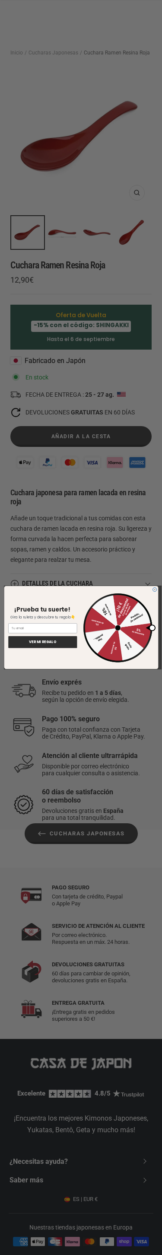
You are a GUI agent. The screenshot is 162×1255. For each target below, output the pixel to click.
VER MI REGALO (42, 642)
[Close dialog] (154, 590)
